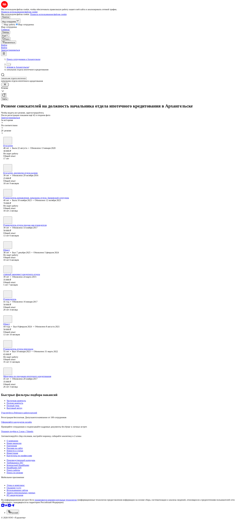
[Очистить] (5, 84)
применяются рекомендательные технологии (56, 500)
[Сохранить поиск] (4, 95)
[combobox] (14, 78)
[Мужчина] (7, 220)
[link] (5, 39)
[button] (4, 45)
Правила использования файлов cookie (48, 14)
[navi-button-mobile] (4, 53)
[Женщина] (7, 140)
